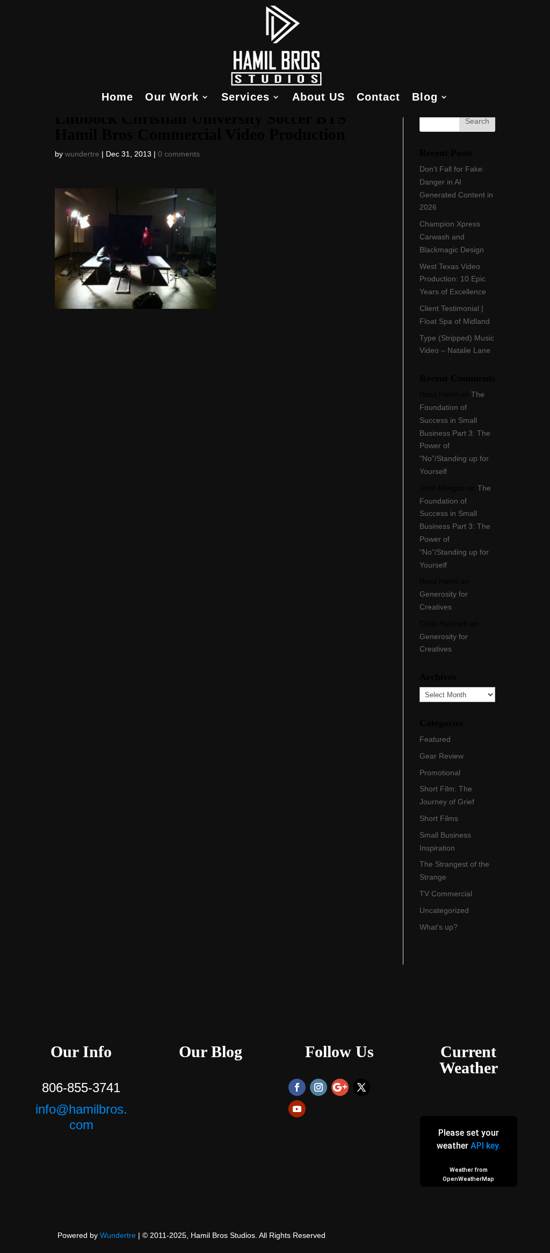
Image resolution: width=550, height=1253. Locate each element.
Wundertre (118, 1235)
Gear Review (441, 756)
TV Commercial (445, 893)
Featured (435, 739)
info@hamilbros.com (81, 1117)
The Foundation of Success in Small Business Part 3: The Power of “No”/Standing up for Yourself (454, 433)
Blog (425, 98)
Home (117, 98)
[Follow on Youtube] (297, 1108)
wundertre (82, 154)
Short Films (438, 818)
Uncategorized (444, 910)
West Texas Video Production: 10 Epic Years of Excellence (452, 279)
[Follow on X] (361, 1087)
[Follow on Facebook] (297, 1087)
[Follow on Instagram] (318, 1087)
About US (318, 98)
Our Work (172, 98)
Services (245, 98)
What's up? (438, 927)
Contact (378, 98)
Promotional (439, 772)
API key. (486, 1146)
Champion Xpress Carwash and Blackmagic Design (451, 237)
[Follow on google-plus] (340, 1087)
